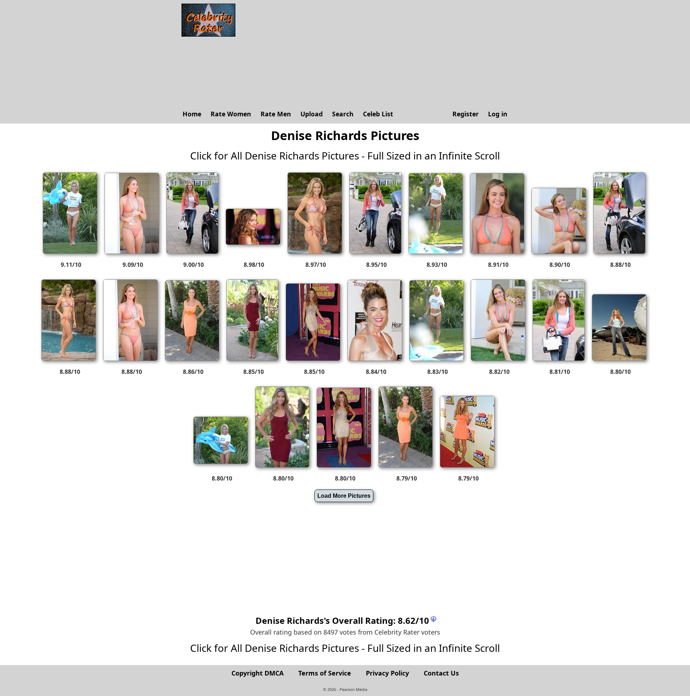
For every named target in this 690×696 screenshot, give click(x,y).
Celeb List (378, 114)
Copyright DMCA (257, 673)
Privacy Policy (387, 673)
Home (192, 114)
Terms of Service (324, 673)
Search (343, 114)
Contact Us (441, 673)
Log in (497, 114)
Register (465, 114)
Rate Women (231, 114)
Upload (311, 114)
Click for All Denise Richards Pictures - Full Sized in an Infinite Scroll (345, 155)
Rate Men (276, 114)
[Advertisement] (376, 54)
